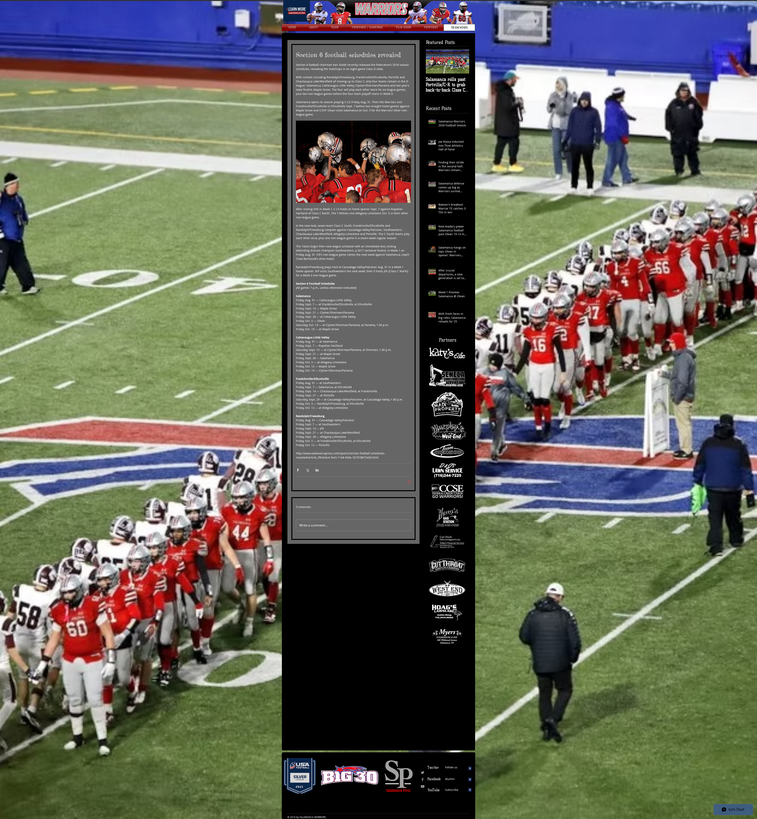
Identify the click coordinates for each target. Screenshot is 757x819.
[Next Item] (463, 61)
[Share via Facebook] (298, 470)
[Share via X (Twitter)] (307, 470)
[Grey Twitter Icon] (422, 772)
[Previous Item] (432, 61)
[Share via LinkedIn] (317, 470)
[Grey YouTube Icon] (422, 786)
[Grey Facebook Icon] (422, 779)
